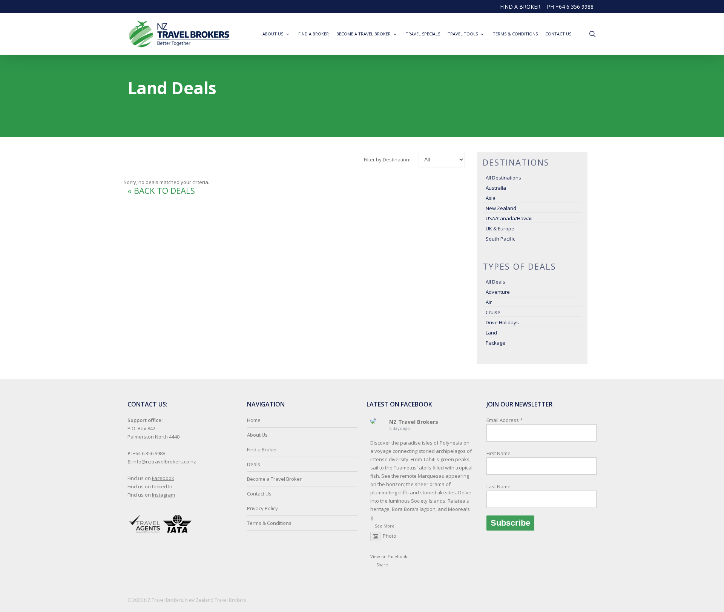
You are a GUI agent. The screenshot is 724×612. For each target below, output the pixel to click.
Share (382, 565)
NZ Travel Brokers (413, 421)
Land (491, 332)
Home (254, 420)
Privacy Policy (262, 508)
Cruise (493, 312)
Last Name (498, 486)
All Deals (495, 281)
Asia (490, 198)
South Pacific (500, 238)
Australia (496, 187)
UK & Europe (500, 228)
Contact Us (259, 493)
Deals (253, 464)
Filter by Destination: (387, 159)
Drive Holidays (502, 322)
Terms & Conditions (269, 523)
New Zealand (501, 208)
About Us (257, 434)
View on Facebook (388, 556)
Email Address (504, 453)
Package (495, 342)
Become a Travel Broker (274, 478)
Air (489, 302)
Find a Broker (262, 449)
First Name (498, 453)
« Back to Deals (161, 190)
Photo (389, 535)
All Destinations (503, 177)
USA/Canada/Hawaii (509, 218)
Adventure (498, 291)
